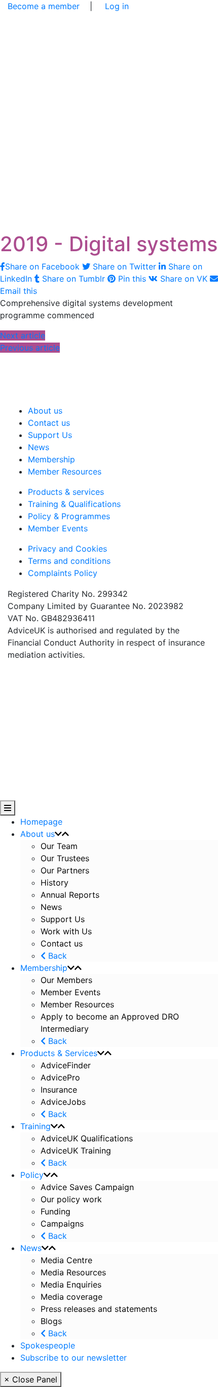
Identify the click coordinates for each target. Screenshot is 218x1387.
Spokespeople (47, 1345)
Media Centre (66, 1260)
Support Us (50, 435)
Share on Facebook (43, 266)
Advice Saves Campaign (87, 1187)
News (38, 447)
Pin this (132, 279)
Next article (22, 335)
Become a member (44, 6)
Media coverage (71, 1297)
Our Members (66, 980)
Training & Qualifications (74, 504)
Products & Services (58, 1053)
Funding (55, 1211)
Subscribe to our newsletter (73, 1357)
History (54, 882)
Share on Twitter (124, 266)
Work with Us (66, 931)
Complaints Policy (62, 573)
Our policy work (71, 1199)
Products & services (66, 492)
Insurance (59, 1090)
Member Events (58, 528)
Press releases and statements (99, 1309)
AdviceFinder (66, 1065)
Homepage (41, 822)
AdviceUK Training (76, 1150)
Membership (51, 459)
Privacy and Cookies (67, 549)
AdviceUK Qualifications (87, 1138)
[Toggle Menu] (7, 808)
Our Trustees (65, 858)
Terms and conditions (69, 561)
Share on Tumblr (73, 279)
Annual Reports (70, 895)
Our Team (59, 846)
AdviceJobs (63, 1102)
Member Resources (64, 471)
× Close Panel (30, 1379)
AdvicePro (60, 1077)
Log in (117, 6)
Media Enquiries (71, 1284)
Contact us (49, 423)
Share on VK (184, 279)
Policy (32, 1175)
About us (45, 410)
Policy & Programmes (69, 516)
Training (35, 1126)
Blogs (51, 1321)
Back (56, 956)
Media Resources (73, 1272)
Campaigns (63, 1224)
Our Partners (65, 870)
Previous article (30, 348)
